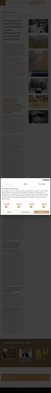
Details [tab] (25, 184)
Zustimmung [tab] (9, 184)
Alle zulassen (42, 212)
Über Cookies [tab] (42, 184)
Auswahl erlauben (25, 212)
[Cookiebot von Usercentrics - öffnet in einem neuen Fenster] (43, 180)
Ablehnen (9, 212)
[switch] (19, 207)
